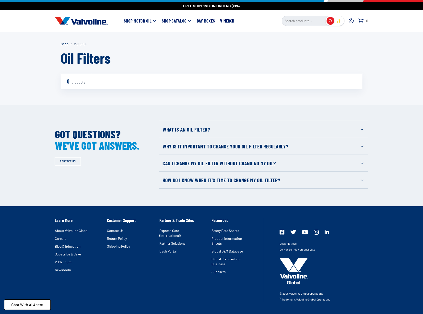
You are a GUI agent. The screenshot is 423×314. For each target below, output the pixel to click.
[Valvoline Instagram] (316, 232)
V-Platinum (63, 262)
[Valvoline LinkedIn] (327, 232)
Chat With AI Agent (27, 304)
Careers (60, 238)
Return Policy (117, 238)
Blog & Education (68, 246)
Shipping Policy (118, 246)
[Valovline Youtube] (305, 232)
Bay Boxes (206, 21)
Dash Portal (167, 251)
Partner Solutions (172, 243)
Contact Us (115, 231)
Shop (65, 44)
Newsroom (63, 270)
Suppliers (219, 272)
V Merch (227, 21)
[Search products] (330, 21)
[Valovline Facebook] (282, 232)
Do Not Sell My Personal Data (297, 249)
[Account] (351, 21)
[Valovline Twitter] (293, 232)
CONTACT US (68, 161)
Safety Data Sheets (225, 231)
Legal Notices (288, 243)
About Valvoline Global (71, 231)
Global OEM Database (227, 251)
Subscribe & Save (68, 254)
